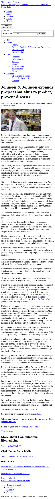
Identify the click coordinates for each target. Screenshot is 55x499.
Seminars (10, 16)
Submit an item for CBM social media (17, 456)
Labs (8, 14)
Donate (9, 21)
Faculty (15, 45)
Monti (14, 64)
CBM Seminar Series (21, 76)
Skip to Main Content (10, 2)
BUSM (39, 414)
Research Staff (18, 52)
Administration (18, 49)
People (9, 11)
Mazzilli (15, 61)
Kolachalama (17, 59)
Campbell (16, 57)
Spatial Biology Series (21, 78)
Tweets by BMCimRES (11, 446)
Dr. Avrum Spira (45, 299)
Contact (9, 492)
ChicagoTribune (8, 106)
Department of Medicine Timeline (15, 473)
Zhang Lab (16, 71)
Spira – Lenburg (18, 66)
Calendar (15, 80)
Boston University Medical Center (15, 480)
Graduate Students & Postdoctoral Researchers (31, 47)
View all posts (7, 431)
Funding (24, 427)
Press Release (34, 427)
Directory (10, 490)
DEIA (9, 19)
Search (9, 487)
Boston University (8, 478)
